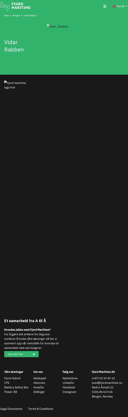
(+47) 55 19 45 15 (103, 378)
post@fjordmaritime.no (107, 383)
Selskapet (39, 378)
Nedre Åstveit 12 (103, 387)
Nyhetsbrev (70, 378)
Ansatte (38, 387)
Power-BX (10, 392)
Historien (39, 383)
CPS (6, 383)
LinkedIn (68, 383)
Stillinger (39, 392)
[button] (105, 6)
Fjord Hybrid (12, 378)
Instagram (69, 392)
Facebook (69, 387)
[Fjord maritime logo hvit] (15, 6)
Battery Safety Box (16, 387)
